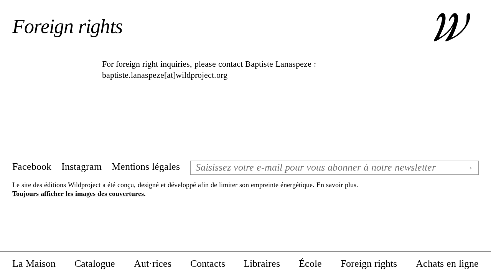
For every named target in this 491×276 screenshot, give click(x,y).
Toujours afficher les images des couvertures (78, 193)
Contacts (207, 264)
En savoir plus (336, 185)
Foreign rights (369, 264)
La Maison (34, 264)
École (310, 264)
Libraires (262, 264)
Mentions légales (146, 167)
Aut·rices (152, 264)
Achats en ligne (447, 264)
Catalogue (94, 264)
